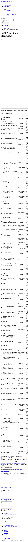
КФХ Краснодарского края (7, 499)
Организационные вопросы (11, 514)
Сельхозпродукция (8, 525)
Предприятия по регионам (10, 526)
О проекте (6, 536)
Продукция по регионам (10, 527)
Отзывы (6, 531)
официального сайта (6, 458)
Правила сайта (7, 538)
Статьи (8, 13)
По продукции (7, 5)
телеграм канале (5, 471)
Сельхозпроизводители (6, 1)
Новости (6, 7)
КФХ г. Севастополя (6, 509)
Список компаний (11, 14)
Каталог (6, 530)
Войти (8, 15)
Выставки (9, 11)
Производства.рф (18, 469)
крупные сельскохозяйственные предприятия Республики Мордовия (13, 463)
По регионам (7, 6)
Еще (5, 9)
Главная (6, 25)
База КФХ (9, 10)
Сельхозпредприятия (9, 3)
